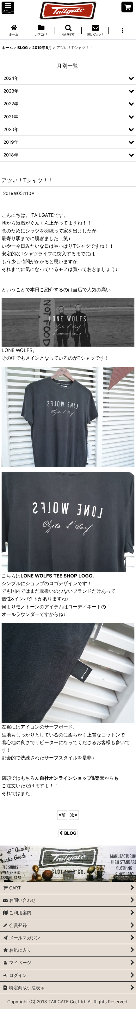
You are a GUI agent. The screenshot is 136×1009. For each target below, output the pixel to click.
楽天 (99, 778)
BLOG (70, 833)
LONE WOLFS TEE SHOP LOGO (57, 576)
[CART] (127, 7)
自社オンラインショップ (66, 778)
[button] (8, 8)
